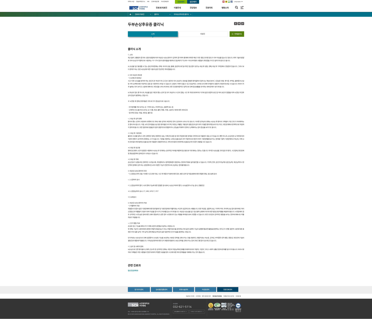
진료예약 (180, 2)
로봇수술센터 (183, 289)
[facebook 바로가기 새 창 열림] (232, 2)
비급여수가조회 (190, 296)
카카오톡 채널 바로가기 (226, 2)
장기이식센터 (139, 289)
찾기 (236, 7)
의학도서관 (131, 1)
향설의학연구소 (140, 1)
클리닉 (156, 14)
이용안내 (177, 8)
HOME (130, 14)
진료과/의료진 (161, 8)
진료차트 (209, 8)
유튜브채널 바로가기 (223, 2)
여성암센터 (205, 289)
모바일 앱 (238, 296)
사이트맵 (198, 296)
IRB (148, 1)
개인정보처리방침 (217, 296)
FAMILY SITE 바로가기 (196, 311)
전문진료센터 (227, 289)
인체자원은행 (155, 1)
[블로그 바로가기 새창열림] (229, 2)
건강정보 (193, 8)
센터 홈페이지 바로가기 (179, 311)
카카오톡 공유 (239, 23)
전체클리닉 (238, 34)
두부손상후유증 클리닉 (181, 14)
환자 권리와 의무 (206, 296)
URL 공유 (242, 23)
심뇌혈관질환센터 (161, 289)
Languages (237, 1)
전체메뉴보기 (242, 7)
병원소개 (225, 8)
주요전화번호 (165, 1)
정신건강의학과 (133, 270)
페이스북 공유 (235, 23)
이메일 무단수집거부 (228, 296)
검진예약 (193, 2)
